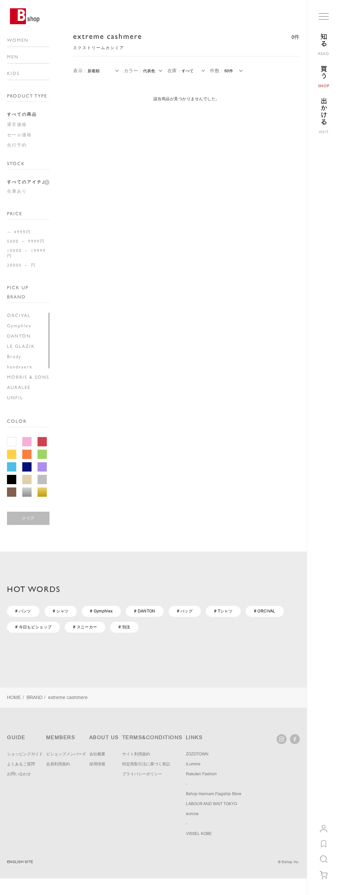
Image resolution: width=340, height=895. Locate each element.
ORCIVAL (19, 315)
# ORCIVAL (265, 611)
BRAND (34, 697)
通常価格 (17, 124)
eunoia (192, 813)
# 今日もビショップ (33, 627)
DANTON (19, 336)
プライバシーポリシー (142, 774)
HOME (14, 697)
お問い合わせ (19, 774)
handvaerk (20, 366)
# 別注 (124, 627)
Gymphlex (19, 325)
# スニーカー (85, 627)
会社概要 (97, 754)
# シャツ (61, 611)
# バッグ (185, 611)
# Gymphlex (101, 611)
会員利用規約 (58, 764)
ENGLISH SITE (20, 862)
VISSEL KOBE (199, 833)
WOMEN (18, 40)
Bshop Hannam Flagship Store (213, 794)
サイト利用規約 (136, 754)
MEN (13, 56)
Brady (14, 356)
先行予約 (17, 145)
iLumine (193, 764)
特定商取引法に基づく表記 (146, 764)
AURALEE (19, 387)
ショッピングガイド (25, 754)
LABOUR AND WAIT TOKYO (211, 803)
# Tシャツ (223, 611)
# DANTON (144, 611)
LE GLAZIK (21, 346)
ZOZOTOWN (197, 754)
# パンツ (23, 611)
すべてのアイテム (27, 181)
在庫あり (17, 191)
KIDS (13, 73)
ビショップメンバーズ (66, 754)
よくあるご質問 (21, 764)
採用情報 (97, 764)
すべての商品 (22, 114)
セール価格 (19, 134)
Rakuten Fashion (201, 774)
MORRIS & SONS (28, 377)
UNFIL (15, 397)
